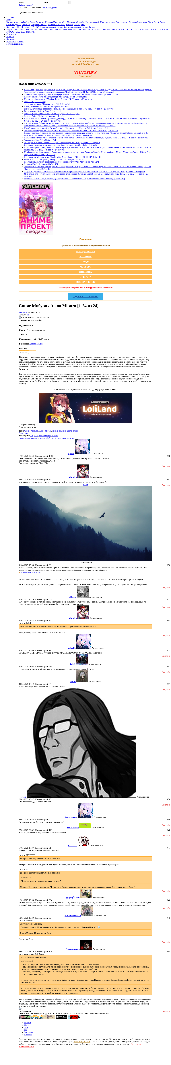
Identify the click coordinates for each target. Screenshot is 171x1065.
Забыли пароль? (26, 5)
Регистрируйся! (50, 7)
